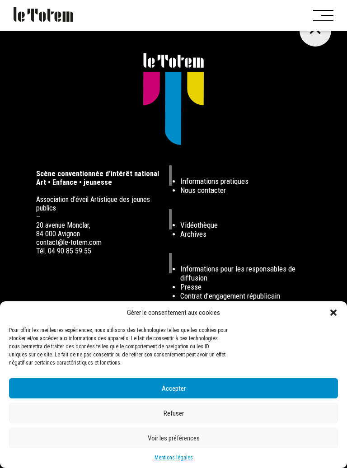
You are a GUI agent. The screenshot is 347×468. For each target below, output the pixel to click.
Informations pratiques (214, 181)
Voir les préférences (174, 438)
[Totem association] (43, 15)
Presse (191, 286)
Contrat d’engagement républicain (230, 295)
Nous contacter (203, 190)
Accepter (174, 388)
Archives (193, 234)
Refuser (174, 413)
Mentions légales (174, 457)
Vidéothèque (199, 224)
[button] (333, 312)
